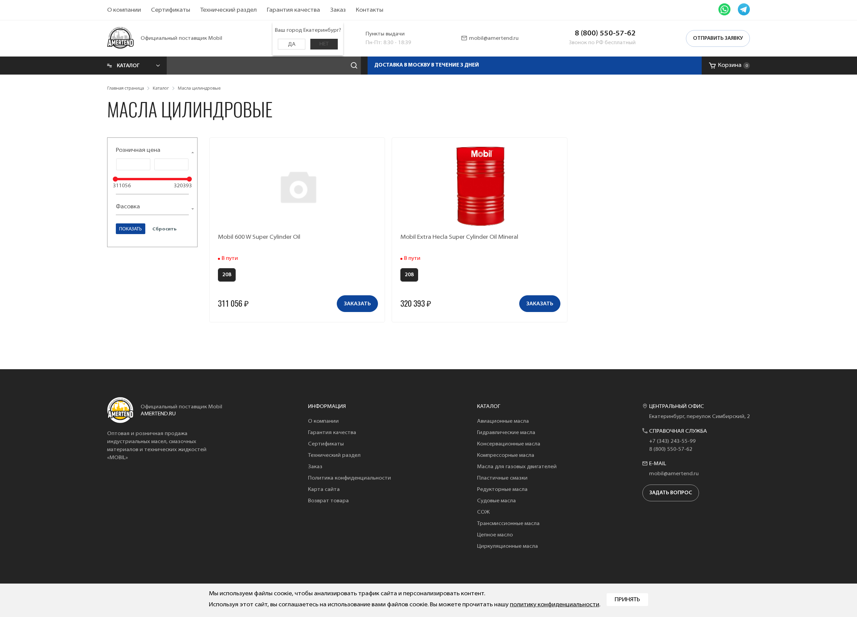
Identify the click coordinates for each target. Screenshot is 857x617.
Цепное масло (495, 535)
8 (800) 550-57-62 (605, 33)
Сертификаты (170, 10)
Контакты (369, 10)
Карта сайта (324, 489)
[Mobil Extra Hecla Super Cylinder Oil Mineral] (480, 186)
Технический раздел (228, 10)
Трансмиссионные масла (508, 523)
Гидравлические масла (506, 432)
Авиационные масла (503, 421)
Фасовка (128, 207)
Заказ (338, 10)
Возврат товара (328, 501)
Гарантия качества (293, 10)
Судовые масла (496, 501)
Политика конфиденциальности (349, 478)
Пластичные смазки (502, 478)
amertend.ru (158, 414)
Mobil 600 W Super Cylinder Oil (259, 237)
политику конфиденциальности (554, 605)
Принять (627, 600)
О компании (124, 10)
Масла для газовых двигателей (517, 467)
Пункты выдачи (385, 34)
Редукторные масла (502, 489)
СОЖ (483, 512)
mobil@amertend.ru (494, 38)
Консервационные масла (508, 444)
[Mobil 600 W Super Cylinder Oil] (298, 186)
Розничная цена (138, 150)
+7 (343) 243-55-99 (672, 441)
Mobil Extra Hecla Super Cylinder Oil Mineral (459, 237)
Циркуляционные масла (507, 546)
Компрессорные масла (505, 455)
